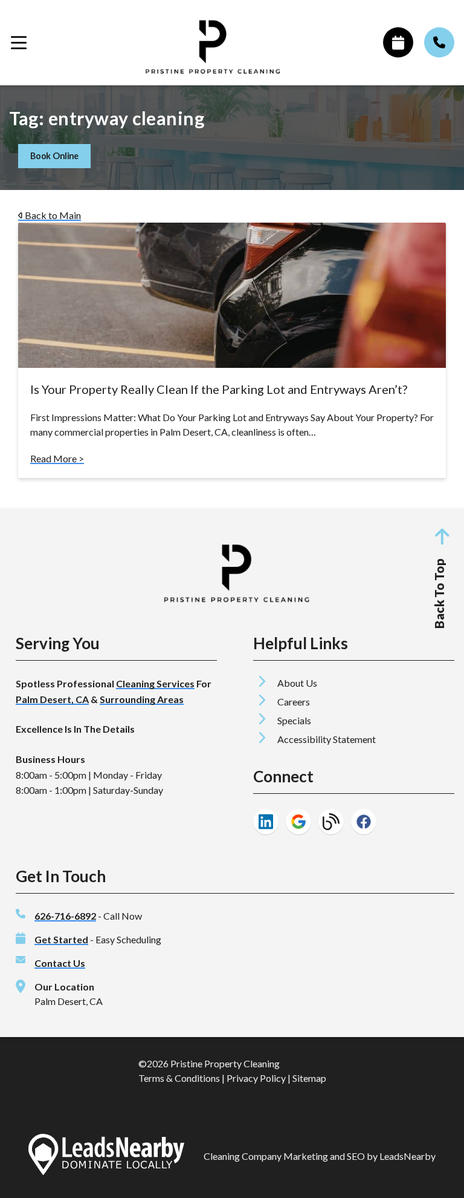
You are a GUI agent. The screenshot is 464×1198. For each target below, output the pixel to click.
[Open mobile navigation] (19, 42)
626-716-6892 (65, 915)
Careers (293, 701)
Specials (294, 720)
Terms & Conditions (179, 1078)
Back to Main (52, 215)
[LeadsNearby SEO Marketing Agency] (106, 1156)
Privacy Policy (256, 1078)
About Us (297, 683)
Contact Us (59, 963)
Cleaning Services (155, 683)
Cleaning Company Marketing (266, 1156)
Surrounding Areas (142, 699)
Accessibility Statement (326, 739)
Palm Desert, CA (52, 699)
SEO (356, 1156)
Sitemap (309, 1078)
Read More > (57, 458)
